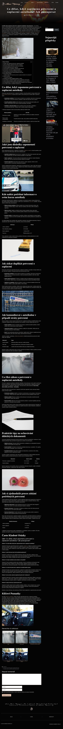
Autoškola (26, 2)
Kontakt (57, 2)
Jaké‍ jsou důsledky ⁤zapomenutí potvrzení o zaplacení (13, 64)
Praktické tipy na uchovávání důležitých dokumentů (12, 71)
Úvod (22, 2)
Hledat (46, 27)
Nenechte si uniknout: (8, 77)
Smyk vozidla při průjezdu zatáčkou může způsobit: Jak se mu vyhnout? (17, 81)
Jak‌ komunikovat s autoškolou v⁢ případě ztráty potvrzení (13, 68)
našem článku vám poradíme (25, 32)
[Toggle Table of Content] (31, 62)
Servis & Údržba (40, 2)
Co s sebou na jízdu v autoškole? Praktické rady (12, 83)
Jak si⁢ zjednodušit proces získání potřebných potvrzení (13, 72)
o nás (31, 716)
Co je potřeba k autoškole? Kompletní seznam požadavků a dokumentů (16, 79)
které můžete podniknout (7, 94)
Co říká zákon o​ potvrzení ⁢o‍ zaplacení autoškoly (11, 69)
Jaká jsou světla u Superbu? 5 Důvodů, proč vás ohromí (51, 112)
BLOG (11, 716)
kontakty (51, 716)
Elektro (32, 2)
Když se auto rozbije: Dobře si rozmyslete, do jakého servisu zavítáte (51, 61)
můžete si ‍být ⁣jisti (26, 602)
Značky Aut (46, 2)
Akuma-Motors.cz (13, 4)
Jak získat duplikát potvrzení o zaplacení (10, 67)
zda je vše (31, 201)
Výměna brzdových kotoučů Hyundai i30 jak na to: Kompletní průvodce (52, 132)
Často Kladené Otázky (7, 73)
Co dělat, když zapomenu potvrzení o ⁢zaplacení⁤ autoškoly (13, 63)
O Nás (53, 2)
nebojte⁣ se (26, 545)
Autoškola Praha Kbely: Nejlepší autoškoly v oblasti (12, 78)
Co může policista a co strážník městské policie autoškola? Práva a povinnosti (18, 82)
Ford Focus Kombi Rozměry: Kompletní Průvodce (11, 667)
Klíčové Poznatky (7, 76)
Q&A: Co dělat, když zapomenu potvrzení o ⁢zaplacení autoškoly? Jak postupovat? (18, 74)
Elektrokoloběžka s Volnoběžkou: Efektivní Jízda (52, 95)
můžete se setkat (27, 150)
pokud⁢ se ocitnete (9, 596)
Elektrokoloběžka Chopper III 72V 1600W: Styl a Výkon (52, 79)
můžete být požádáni (19, 336)
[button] (21, 5)
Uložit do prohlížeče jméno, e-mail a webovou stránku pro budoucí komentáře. (18, 692)
